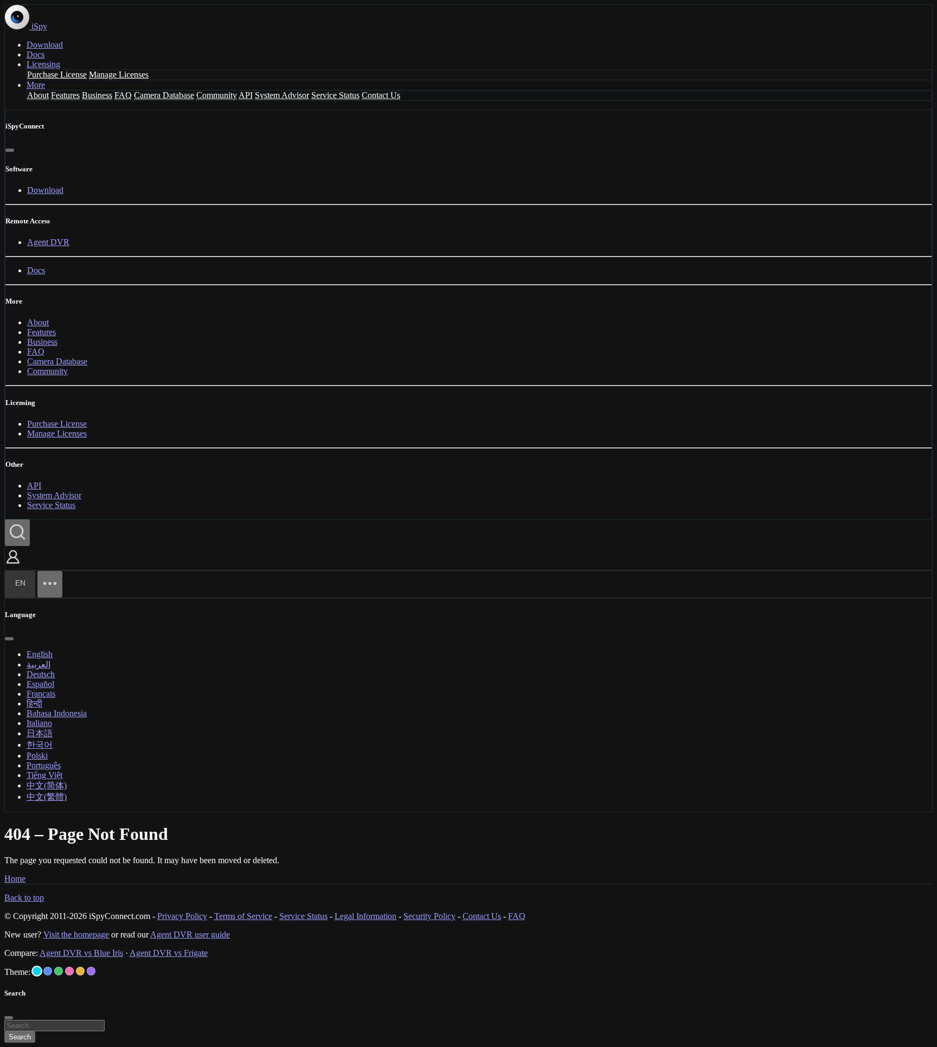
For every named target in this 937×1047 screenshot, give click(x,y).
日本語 (40, 733)
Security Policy (429, 916)
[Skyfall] (58, 971)
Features (65, 95)
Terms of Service (243, 916)
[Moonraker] (47, 971)
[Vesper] (91, 971)
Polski (37, 755)
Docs (35, 54)
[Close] (9, 150)
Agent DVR (48, 242)
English (40, 654)
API (246, 95)
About (38, 95)
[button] (13, 564)
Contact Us (381, 95)
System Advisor (282, 95)
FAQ (123, 95)
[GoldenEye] (80, 971)
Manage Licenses (119, 74)
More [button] (36, 84)
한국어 (40, 744)
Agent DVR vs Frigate (169, 953)
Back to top (24, 897)
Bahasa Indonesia (57, 713)
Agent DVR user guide (190, 934)
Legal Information (365, 916)
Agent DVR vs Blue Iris (81, 953)
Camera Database (164, 95)
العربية (38, 664)
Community (216, 95)
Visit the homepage (76, 934)
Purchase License (57, 74)
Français (41, 693)
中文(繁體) (47, 796)
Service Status (335, 95)
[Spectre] (37, 971)
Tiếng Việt (44, 775)
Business (97, 95)
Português (44, 765)
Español (40, 684)
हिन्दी (34, 703)
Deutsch (41, 674)
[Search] (17, 532)
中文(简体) (47, 785)
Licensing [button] (43, 64)
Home (14, 878)
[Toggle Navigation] (49, 584)
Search (20, 1037)
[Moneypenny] (69, 971)
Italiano (39, 723)
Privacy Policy (182, 916)
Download (45, 44)
